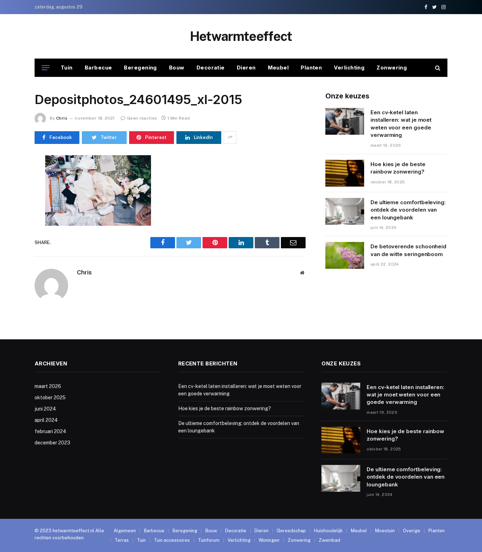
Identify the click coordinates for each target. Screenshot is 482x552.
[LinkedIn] (9, 210)
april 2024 (46, 420)
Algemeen (125, 530)
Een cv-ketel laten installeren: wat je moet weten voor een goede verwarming (401, 123)
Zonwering (391, 67)
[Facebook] (9, 178)
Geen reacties (142, 118)
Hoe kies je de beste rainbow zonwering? (398, 168)
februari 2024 (50, 431)
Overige (411, 530)
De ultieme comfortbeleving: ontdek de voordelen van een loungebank (408, 210)
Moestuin (385, 530)
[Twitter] (9, 194)
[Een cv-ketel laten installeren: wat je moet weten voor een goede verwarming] (344, 121)
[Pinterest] (9, 226)
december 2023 (52, 442)
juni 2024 (45, 409)
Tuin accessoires (172, 540)
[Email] (9, 243)
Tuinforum (208, 540)
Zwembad (329, 540)
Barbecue (98, 67)
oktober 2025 (50, 397)
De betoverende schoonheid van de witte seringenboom (408, 250)
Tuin (67, 67)
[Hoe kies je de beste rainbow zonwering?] (344, 173)
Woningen (269, 540)
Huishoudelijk (328, 530)
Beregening (140, 67)
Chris (61, 118)
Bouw (177, 67)
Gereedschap (291, 530)
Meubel (278, 67)
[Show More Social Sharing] (230, 137)
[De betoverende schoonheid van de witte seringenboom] (344, 255)
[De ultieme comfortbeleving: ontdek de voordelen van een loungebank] (344, 211)
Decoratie (211, 67)
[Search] (437, 68)
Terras (122, 540)
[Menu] (45, 68)
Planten (311, 67)
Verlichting (349, 67)
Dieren (246, 67)
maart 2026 (48, 386)
